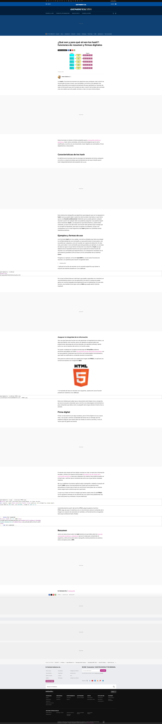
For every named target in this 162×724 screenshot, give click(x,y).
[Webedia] (49, 691)
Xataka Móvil (48, 699)
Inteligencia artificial (74, 670)
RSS (98, 680)
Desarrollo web (50, 13)
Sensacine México (70, 712)
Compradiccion (101, 701)
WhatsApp (60, 678)
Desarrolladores (86, 13)
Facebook (115, 13)
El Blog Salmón (111, 697)
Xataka (47, 697)
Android (78, 33)
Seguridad (60, 673)
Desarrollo (72, 594)
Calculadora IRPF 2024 (92, 662)
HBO (95, 33)
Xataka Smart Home (50, 702)
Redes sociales (49, 675)
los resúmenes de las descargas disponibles (89, 351)
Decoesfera (100, 699)
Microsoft (73, 33)
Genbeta (81, 4)
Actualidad (60, 670)
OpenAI (57, 33)
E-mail (74, 50)
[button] (66, 76)
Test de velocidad (108, 33)
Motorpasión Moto (91, 699)
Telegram (95, 680)
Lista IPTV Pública (102, 662)
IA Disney (63, 662)
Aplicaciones (100, 33)
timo (71, 675)
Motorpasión (89, 697)
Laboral (59, 675)
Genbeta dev (81, 9)
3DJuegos (58, 697)
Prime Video (90, 33)
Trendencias (100, 697)
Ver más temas (49, 681)
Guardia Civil (67, 33)
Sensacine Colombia (69, 715)
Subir (112, 691)
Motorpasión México (89, 713)
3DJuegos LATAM (59, 712)
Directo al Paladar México (80, 713)
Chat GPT (57, 662)
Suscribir (103, 670)
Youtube (92, 680)
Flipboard (72, 50)
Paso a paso (48, 670)
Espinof (68, 699)
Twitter (113, 13)
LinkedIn (103, 680)
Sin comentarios (63, 50)
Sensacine (69, 697)
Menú (49, 4)
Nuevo (112, 4)
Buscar (114, 687)
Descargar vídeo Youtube (81, 662)
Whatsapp (84, 33)
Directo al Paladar (80, 697)
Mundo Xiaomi (49, 704)
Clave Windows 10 (70, 662)
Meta (62, 33)
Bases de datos (76, 13)
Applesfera (48, 701)
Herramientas (48, 673)
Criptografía (71, 591)
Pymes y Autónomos (110, 700)
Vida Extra (58, 699)
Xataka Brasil (48, 714)
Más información (90, 722)
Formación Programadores (63, 13)
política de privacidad (99, 673)
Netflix (47, 678)
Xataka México (49, 712)
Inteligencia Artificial (74, 678)
